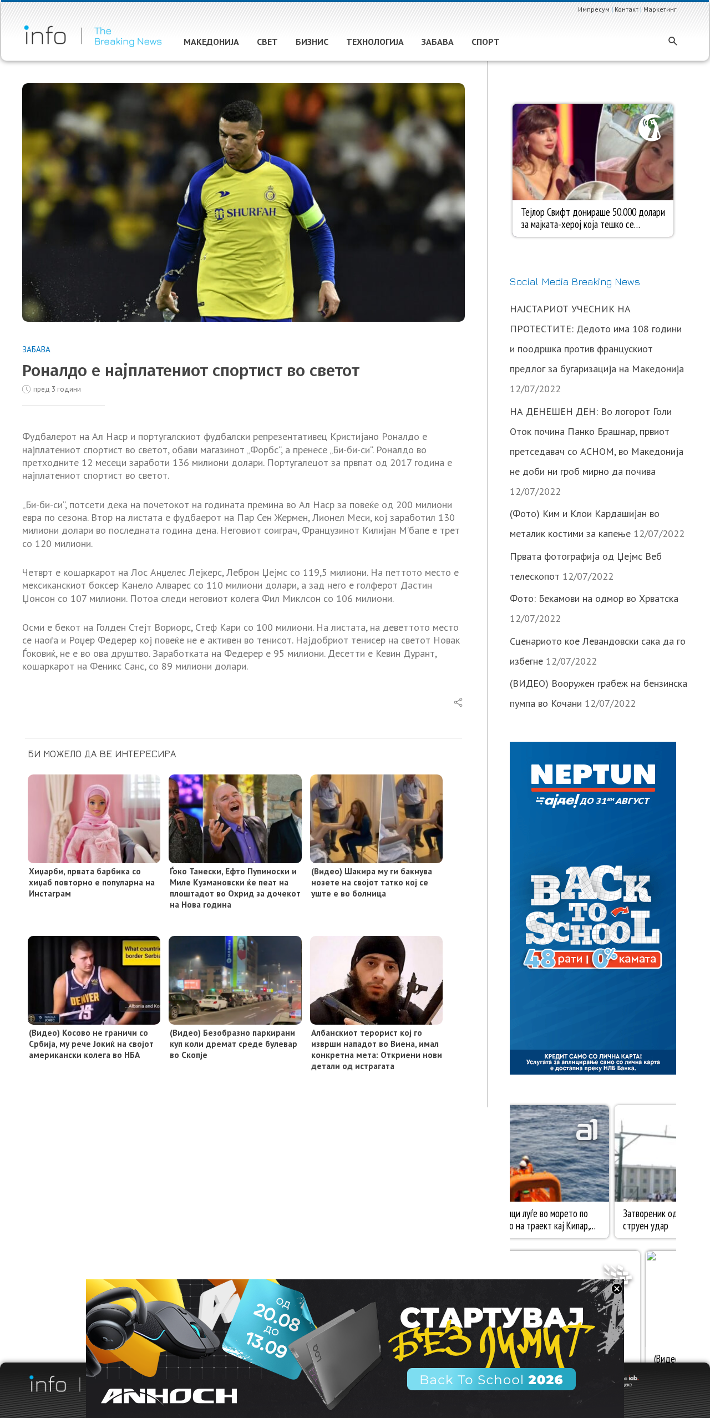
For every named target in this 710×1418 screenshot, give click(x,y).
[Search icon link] (673, 42)
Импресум (594, 9)
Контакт (626, 9)
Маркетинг (660, 9)
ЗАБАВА (36, 349)
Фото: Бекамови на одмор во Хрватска (594, 598)
